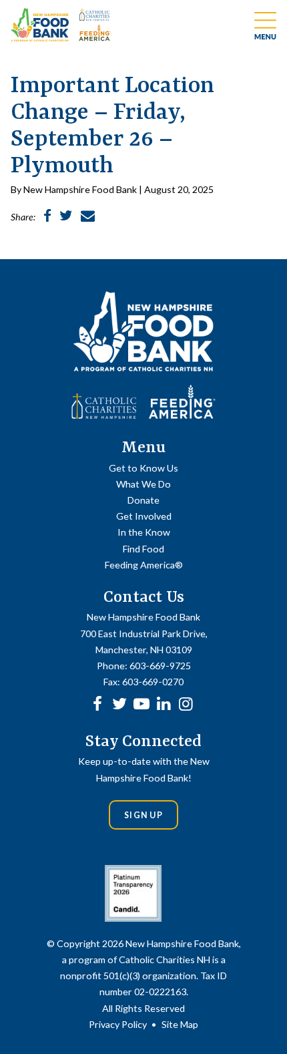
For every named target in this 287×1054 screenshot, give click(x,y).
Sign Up (143, 815)
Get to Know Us (143, 468)
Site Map (180, 1024)
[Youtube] (141, 703)
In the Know (143, 532)
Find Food (143, 548)
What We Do (143, 484)
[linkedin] (164, 703)
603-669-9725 (160, 665)
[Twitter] (119, 703)
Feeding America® (144, 564)
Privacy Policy (118, 1024)
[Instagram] (186, 703)
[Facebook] (97, 703)
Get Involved (144, 516)
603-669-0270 (153, 681)
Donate (143, 500)
